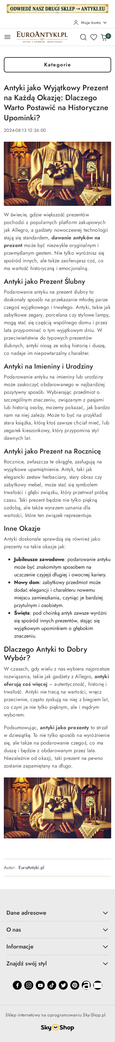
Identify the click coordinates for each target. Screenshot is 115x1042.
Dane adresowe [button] (26, 913)
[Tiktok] (51, 985)
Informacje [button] (20, 946)
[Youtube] (40, 985)
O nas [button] (13, 930)
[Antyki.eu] (57, 8)
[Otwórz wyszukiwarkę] (83, 37)
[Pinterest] (74, 985)
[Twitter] (63, 985)
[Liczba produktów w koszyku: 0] (103, 37)
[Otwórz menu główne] (7, 37)
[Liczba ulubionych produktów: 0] (93, 37)
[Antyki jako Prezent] (57, 807)
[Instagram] (28, 985)
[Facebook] (17, 985)
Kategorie (57, 64)
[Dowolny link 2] (97, 985)
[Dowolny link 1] (86, 985)
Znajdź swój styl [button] (26, 963)
